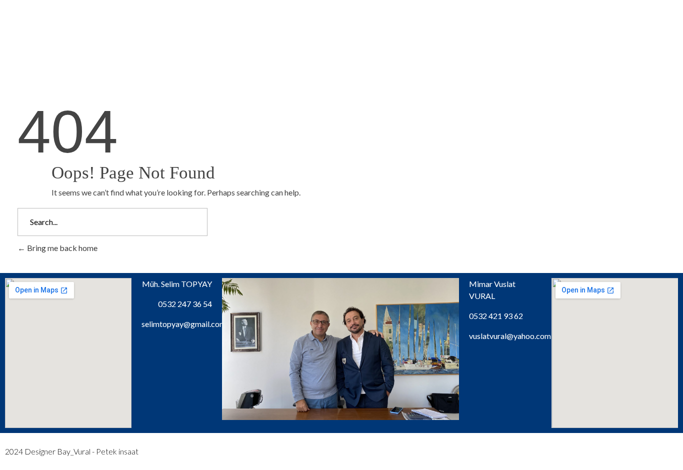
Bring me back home (62, 247)
